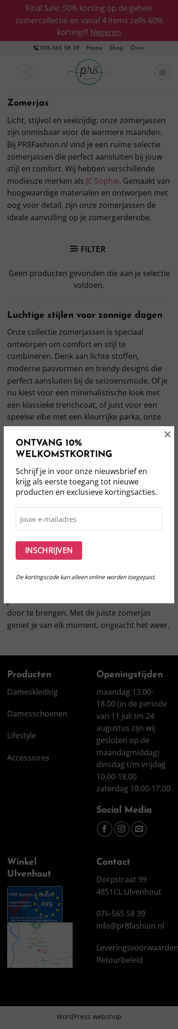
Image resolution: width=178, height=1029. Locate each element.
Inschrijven (49, 550)
